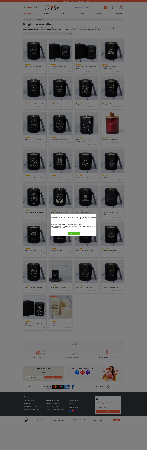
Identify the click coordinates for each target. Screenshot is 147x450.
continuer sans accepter (88, 215)
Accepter (74, 234)
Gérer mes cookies (55, 227)
